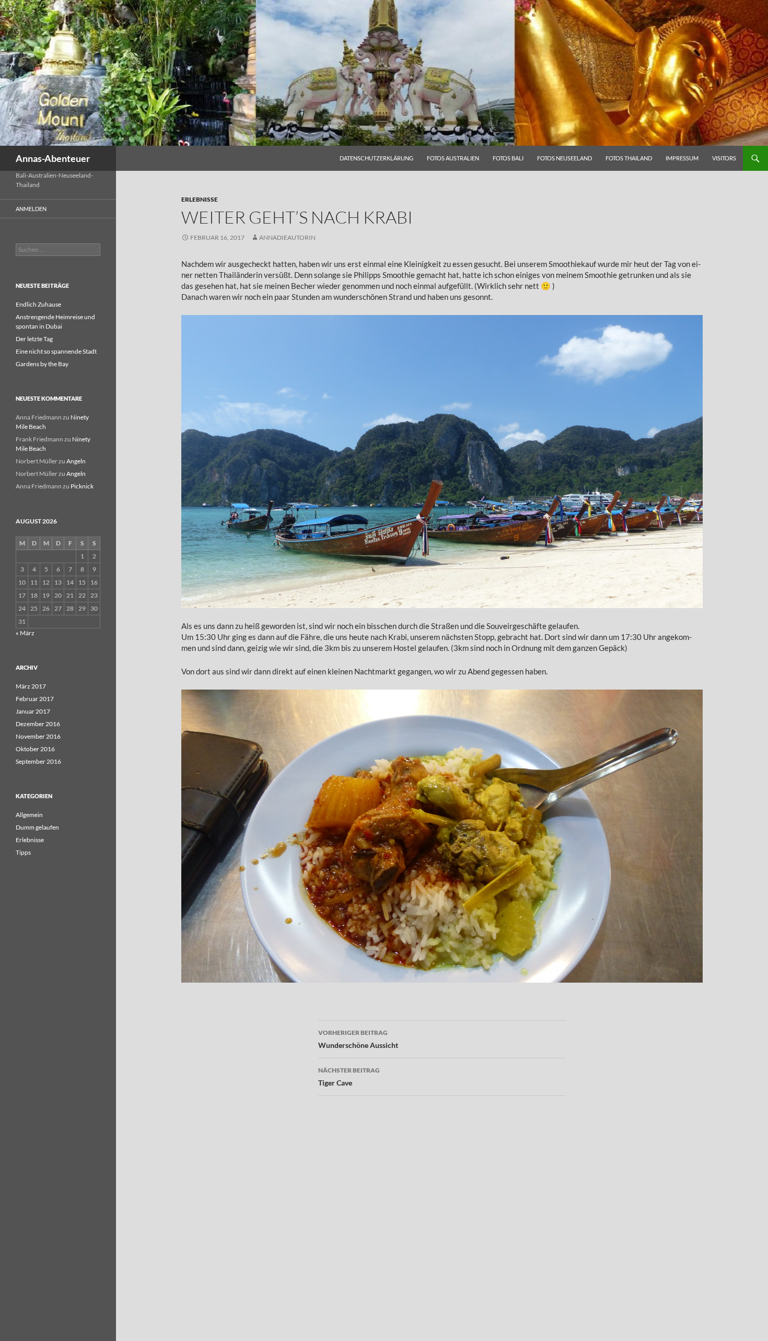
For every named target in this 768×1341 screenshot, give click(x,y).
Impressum (682, 158)
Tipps (23, 852)
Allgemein (29, 815)
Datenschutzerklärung (376, 158)
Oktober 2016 (35, 749)
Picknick (82, 486)
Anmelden (31, 208)
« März (25, 633)
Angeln (76, 461)
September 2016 (38, 761)
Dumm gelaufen (37, 827)
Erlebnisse (199, 199)
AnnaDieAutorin (287, 237)
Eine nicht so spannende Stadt (56, 351)
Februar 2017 (35, 699)
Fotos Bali (508, 158)
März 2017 (31, 686)
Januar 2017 (33, 711)
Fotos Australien (453, 158)
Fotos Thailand (629, 158)
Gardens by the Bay (42, 364)
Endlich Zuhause (38, 304)
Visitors (724, 158)
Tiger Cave (349, 1076)
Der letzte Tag (34, 339)
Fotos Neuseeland (564, 158)
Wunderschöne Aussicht (358, 1039)
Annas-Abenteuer (53, 158)
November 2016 (38, 736)
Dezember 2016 (38, 724)
